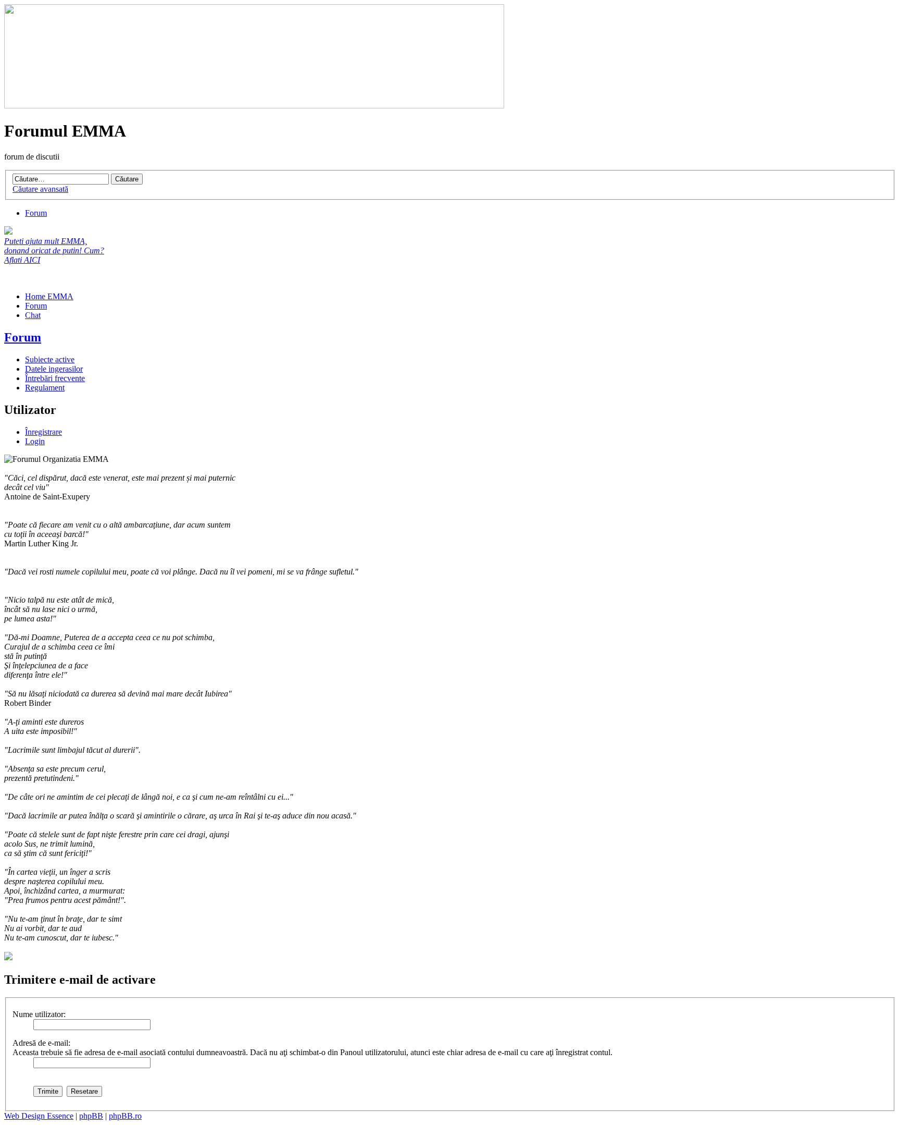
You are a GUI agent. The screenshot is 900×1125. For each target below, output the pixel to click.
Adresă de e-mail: (41, 1042)
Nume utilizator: (39, 1014)
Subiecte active (49, 359)
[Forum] (254, 105)
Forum (36, 213)
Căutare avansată (40, 189)
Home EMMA (49, 296)
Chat (33, 315)
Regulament (45, 387)
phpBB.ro (125, 1115)
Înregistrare (43, 431)
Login (35, 441)
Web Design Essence (38, 1115)
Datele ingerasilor (54, 368)
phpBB (91, 1115)
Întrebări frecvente (55, 378)
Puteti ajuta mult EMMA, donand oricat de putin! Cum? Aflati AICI (54, 250)
